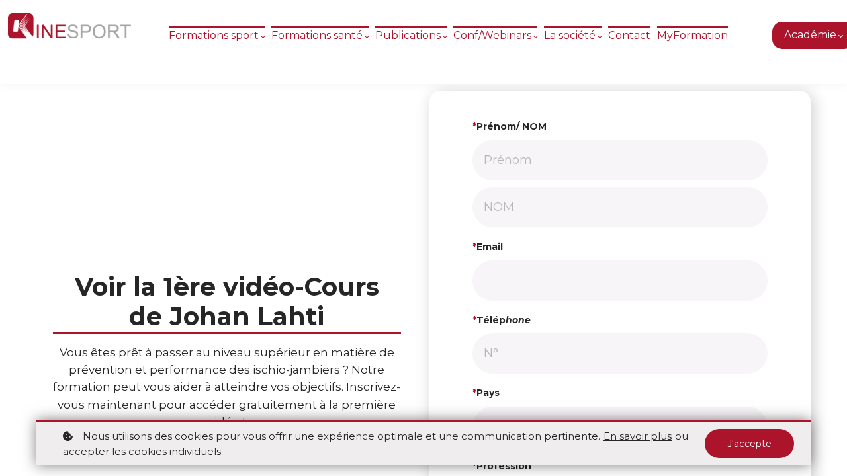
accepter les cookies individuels (142, 451)
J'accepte (749, 444)
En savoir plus (637, 436)
